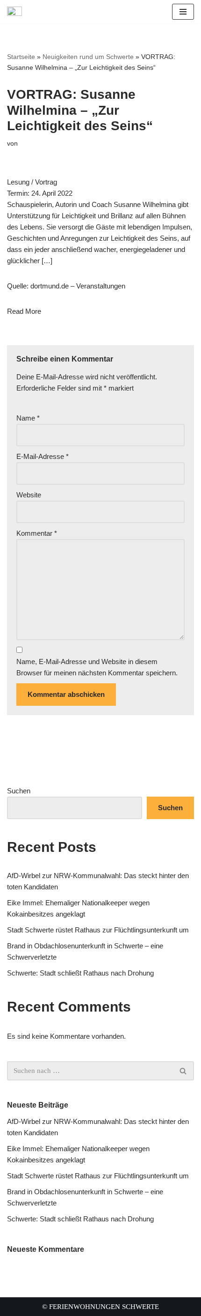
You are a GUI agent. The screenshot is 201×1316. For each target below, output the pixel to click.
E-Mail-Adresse (42, 456)
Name (28, 418)
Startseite (21, 56)
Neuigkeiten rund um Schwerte (88, 56)
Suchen (18, 791)
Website (28, 495)
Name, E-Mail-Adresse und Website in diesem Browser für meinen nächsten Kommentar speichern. (97, 667)
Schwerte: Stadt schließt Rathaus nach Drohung (80, 973)
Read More (24, 311)
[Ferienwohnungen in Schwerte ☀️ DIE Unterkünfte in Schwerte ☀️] (17, 12)
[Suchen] (183, 1070)
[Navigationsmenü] (183, 12)
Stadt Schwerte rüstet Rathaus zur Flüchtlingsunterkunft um (98, 930)
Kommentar (36, 533)
